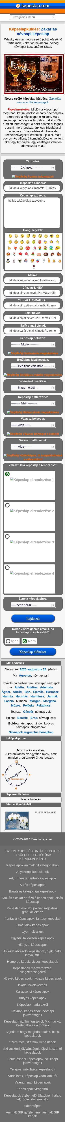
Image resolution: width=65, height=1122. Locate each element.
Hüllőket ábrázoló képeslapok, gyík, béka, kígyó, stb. (32, 953)
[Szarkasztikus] (10, 243)
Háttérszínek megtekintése (40, 412)
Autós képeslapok (32, 885)
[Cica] (13, 262)
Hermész (52, 692)
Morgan (34, 701)
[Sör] (54, 262)
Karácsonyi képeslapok (32, 991)
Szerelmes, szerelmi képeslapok (32, 1042)
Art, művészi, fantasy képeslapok (32, 878)
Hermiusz (37, 696)
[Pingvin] (8, 262)
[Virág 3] (51, 249)
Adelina (31, 687)
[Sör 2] (60, 262)
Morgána (49, 701)
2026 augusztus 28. (33, 669)
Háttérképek (32, 1106)
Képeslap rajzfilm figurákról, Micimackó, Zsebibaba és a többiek (32, 1023)
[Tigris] (59, 255)
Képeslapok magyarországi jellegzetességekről (32, 970)
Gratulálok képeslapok (32, 925)
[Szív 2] (21, 249)
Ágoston (24, 675)
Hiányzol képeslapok (32, 945)
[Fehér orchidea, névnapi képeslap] (17, 828)
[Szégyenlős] (16, 243)
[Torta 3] (53, 255)
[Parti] (45, 243)
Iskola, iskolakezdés (32, 985)
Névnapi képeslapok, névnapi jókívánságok (32, 1013)
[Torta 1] (39, 255)
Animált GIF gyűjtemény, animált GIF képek (32, 1114)
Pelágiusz (43, 705)
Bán (27, 692)
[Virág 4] (58, 249)
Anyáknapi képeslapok (32, 872)
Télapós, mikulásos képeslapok (32, 1069)
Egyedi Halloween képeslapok (32, 938)
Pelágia (28, 705)
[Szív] (15, 249)
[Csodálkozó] (40, 237)
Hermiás (21, 696)
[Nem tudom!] (22, 243)
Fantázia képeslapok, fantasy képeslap (32, 918)
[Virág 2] (45, 249)
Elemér (37, 692)
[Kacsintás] (28, 237)
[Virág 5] (8, 255)
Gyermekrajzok (33, 931)
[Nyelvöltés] (34, 237)
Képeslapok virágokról (33, 1089)
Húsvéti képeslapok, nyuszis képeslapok (32, 978)
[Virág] (40, 249)
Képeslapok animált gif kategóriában (32, 865)
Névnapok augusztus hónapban (31, 732)
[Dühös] (39, 243)
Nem (32, 641)
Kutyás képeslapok (32, 998)
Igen (15, 641)
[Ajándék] (26, 262)
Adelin (19, 687)
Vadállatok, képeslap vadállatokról (32, 1076)
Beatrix (22, 718)
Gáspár (28, 711)
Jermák (52, 696)
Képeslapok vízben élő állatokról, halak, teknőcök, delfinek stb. (32, 1097)
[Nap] (51, 243)
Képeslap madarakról (32, 1004)
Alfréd (17, 692)
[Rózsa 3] (32, 255)
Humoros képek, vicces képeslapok (32, 961)
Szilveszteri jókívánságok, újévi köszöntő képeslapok (32, 1050)
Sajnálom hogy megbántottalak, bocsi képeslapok (33, 1033)
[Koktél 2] (49, 262)
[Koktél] (43, 262)
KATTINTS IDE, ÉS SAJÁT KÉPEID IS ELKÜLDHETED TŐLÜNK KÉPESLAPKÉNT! (32, 855)
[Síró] (46, 237)
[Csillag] (57, 243)
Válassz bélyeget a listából (40, 433)
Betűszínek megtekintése (40, 353)
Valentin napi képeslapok (33, 1082)
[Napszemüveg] (51, 237)
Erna (33, 718)
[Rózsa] (20, 255)
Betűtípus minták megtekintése (40, 374)
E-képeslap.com (41, 839)
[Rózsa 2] (27, 255)
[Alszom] (57, 237)
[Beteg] (33, 243)
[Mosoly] (10, 237)
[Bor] (34, 268)
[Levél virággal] (34, 249)
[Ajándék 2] (32, 262)
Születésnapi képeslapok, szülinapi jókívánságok (32, 1061)
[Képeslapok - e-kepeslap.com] (32, 12)
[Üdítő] (37, 262)
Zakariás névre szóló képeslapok (39, 100)
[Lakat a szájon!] (27, 243)
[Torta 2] (46, 255)
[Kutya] (20, 262)
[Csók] (28, 249)
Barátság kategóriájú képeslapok (32, 891)
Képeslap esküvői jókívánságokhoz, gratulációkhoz (32, 910)
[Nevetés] (16, 237)
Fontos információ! (40, 176)
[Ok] (9, 249)
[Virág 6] (14, 255)
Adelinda (46, 687)
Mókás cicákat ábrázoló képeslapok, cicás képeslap (32, 900)
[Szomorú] (22, 237)
